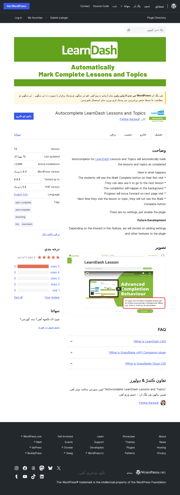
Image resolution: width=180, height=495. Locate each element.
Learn (100, 436)
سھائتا (17, 134)
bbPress (35, 447)
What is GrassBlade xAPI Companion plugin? (137, 352)
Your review (52, 297)
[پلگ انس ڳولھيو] (128, 30)
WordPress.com (31, 436)
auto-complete (23, 202)
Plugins (131, 447)
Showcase (129, 436)
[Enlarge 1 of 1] (161, 258)
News (162, 442)
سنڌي (129, 472)
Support (99, 442)
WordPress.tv (94, 453)
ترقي (113, 134)
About (162, 436)
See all (18, 297)
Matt (37, 442)
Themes (130, 442)
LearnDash (102, 159)
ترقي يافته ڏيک (51, 234)
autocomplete (22, 209)
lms (17, 224)
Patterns (130, 453)
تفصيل (158, 134)
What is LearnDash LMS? (149, 341)
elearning (20, 217)
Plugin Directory (156, 17)
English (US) (21, 194)
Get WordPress (16, 6)
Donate (67, 447)
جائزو (143, 134)
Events (69, 442)
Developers (97, 447)
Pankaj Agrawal (130, 119)
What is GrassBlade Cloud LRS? (145, 363)
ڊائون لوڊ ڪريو (23, 116)
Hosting (161, 447)
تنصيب (128, 134)
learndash (27, 224)
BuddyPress (33, 453)
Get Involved (65, 436)
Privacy (161, 453)
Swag (68, 453)
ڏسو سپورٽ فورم (49, 327)
